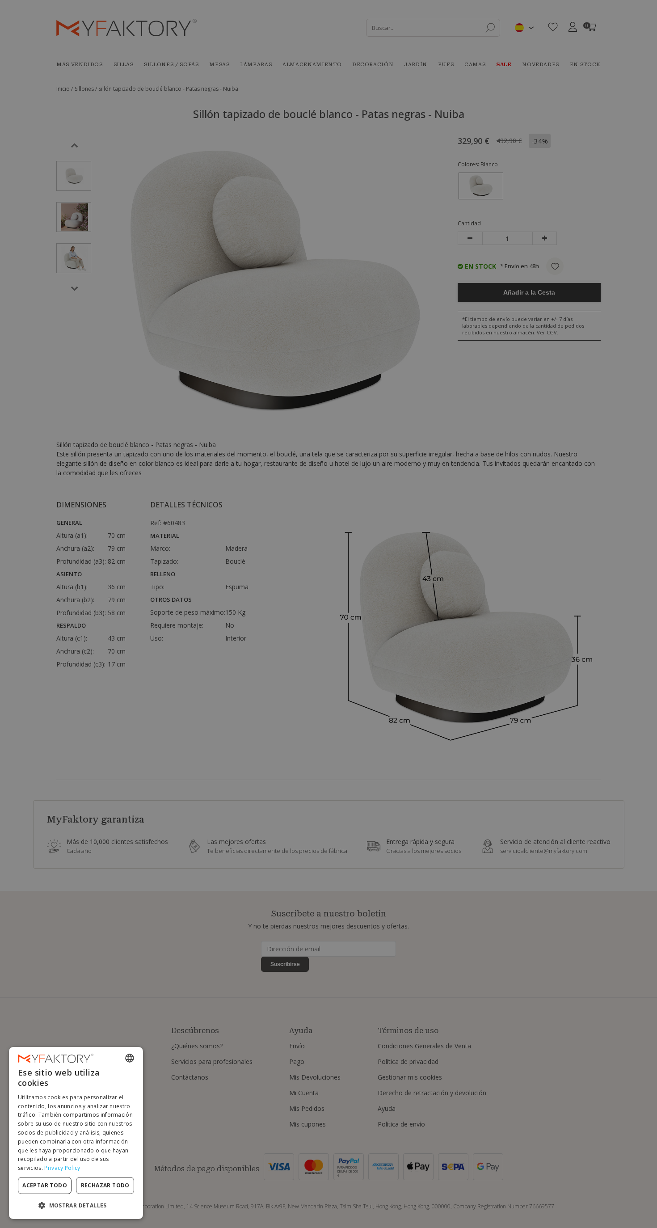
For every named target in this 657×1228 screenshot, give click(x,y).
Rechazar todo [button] (105, 1185)
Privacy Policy (62, 1168)
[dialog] (76, 1133)
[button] (76, 1205)
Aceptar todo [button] (44, 1185)
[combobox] (129, 1058)
